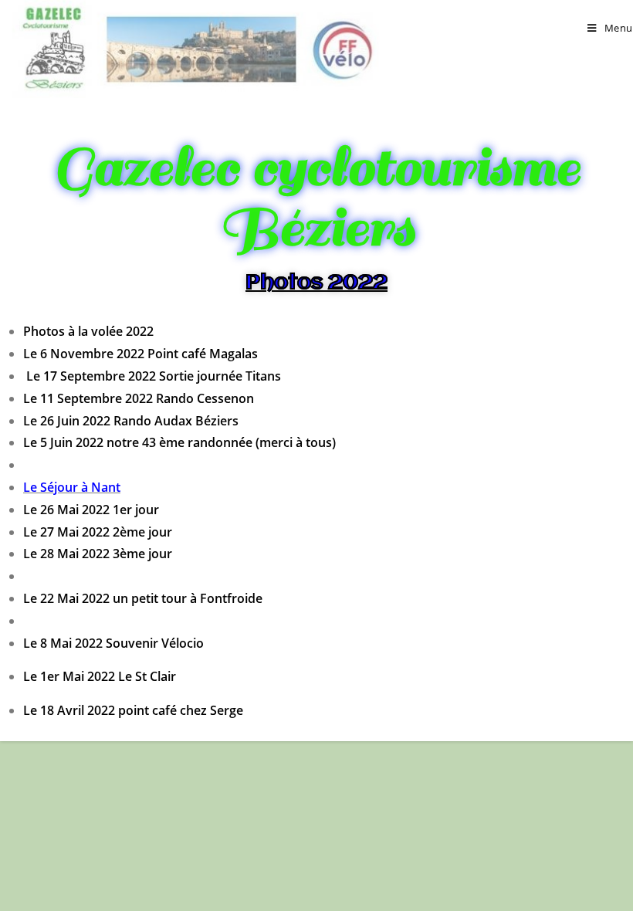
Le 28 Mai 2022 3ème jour (97, 553)
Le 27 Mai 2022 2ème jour (97, 531)
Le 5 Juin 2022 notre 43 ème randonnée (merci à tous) (179, 442)
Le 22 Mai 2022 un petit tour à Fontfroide (142, 598)
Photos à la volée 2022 (88, 331)
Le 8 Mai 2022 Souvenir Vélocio (113, 643)
